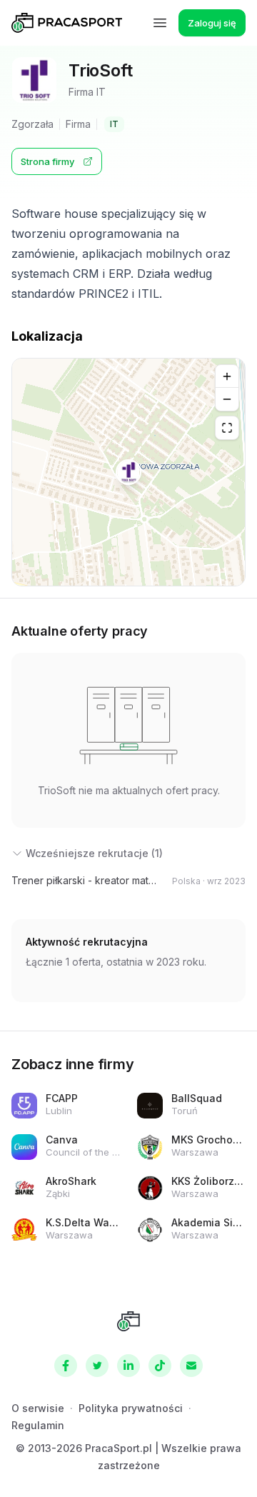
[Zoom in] (227, 376)
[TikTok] (159, 1365)
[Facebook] (65, 1365)
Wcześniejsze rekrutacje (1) (94, 853)
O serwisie (37, 1408)
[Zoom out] (227, 399)
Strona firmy (47, 161)
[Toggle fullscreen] (227, 427)
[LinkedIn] (128, 1365)
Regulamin (37, 1425)
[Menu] (160, 23)
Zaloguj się (212, 23)
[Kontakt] (191, 1365)
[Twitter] (97, 1365)
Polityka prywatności (131, 1408)
